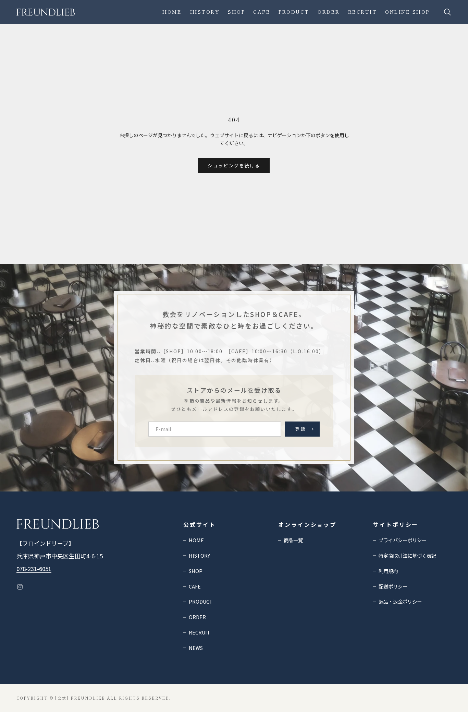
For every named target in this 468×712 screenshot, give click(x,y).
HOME (196, 540)
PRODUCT (294, 11)
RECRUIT (362, 11)
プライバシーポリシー (403, 540)
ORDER (329, 11)
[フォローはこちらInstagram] (19, 586)
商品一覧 (293, 540)
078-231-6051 (33, 569)
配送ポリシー (393, 586)
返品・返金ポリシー (400, 601)
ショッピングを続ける (234, 165)
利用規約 (388, 570)
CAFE (261, 11)
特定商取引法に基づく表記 (407, 555)
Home (172, 11)
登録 (300, 429)
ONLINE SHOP (407, 11)
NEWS (196, 647)
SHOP (236, 11)
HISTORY (205, 11)
